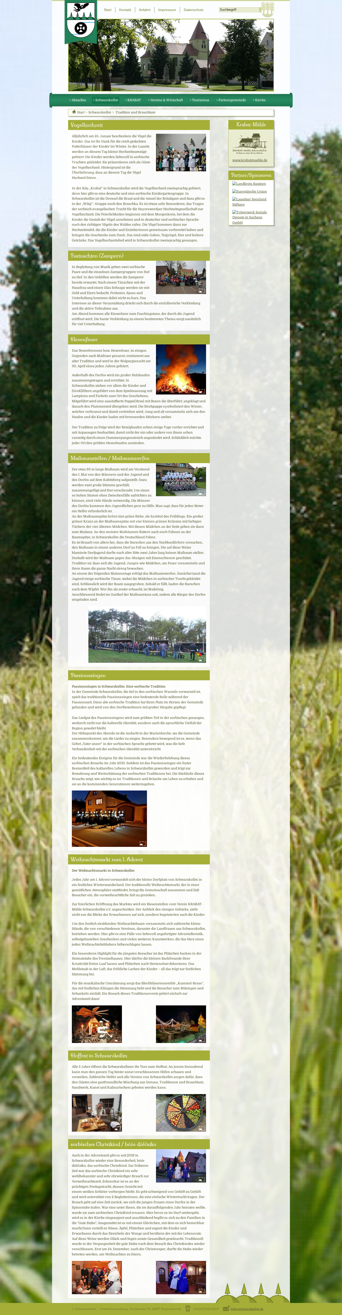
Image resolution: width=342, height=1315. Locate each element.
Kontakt (125, 10)
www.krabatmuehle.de (249, 160)
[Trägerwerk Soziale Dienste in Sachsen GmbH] (251, 217)
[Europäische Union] (249, 191)
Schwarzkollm (99, 112)
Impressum (167, 10)
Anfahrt (144, 10)
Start (107, 10)
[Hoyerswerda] (267, 9)
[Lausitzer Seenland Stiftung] (251, 202)
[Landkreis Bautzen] (249, 184)
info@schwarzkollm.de (247, 1309)
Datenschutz (194, 10)
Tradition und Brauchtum (135, 112)
